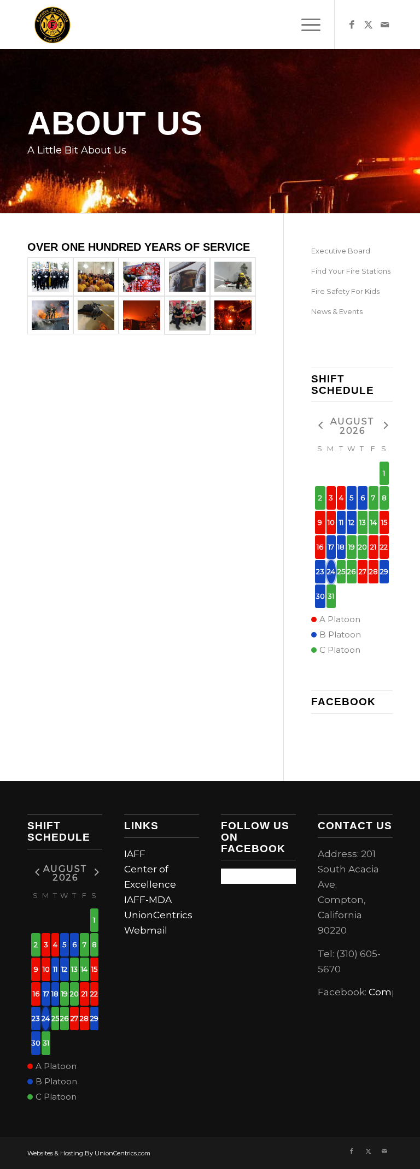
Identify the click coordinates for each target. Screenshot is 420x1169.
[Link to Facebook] (351, 24)
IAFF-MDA (148, 899)
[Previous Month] (320, 425)
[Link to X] (368, 24)
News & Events (337, 311)
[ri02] (142, 276)
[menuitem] (305, 24)
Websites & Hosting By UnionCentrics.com (88, 1153)
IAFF (134, 853)
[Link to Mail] (384, 24)
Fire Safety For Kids (345, 291)
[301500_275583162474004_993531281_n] (96, 276)
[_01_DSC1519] (50, 276)
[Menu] (305, 24)
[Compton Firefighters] (52, 24)
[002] (142, 315)
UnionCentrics (158, 915)
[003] (96, 315)
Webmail (145, 930)
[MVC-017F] (50, 315)
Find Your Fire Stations (350, 271)
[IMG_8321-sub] (188, 276)
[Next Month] (384, 425)
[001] (233, 276)
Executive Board (340, 250)
